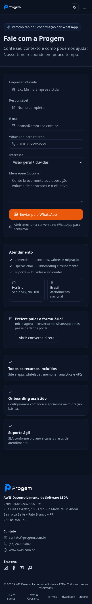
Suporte (83, 597)
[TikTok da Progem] (30, 568)
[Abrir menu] (84, 7)
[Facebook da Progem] (14, 568)
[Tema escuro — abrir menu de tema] (75, 7)
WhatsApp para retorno (26, 137)
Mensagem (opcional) (25, 173)
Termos (52, 597)
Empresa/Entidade (23, 82)
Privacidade (68, 597)
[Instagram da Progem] (6, 568)
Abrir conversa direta (36, 337)
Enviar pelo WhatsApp (38, 214)
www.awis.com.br (22, 550)
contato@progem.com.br (27, 537)
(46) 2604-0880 (20, 544)
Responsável (18, 100)
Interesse (16, 155)
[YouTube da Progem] (22, 568)
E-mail (14, 118)
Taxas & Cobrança (33, 596)
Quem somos (11, 596)
